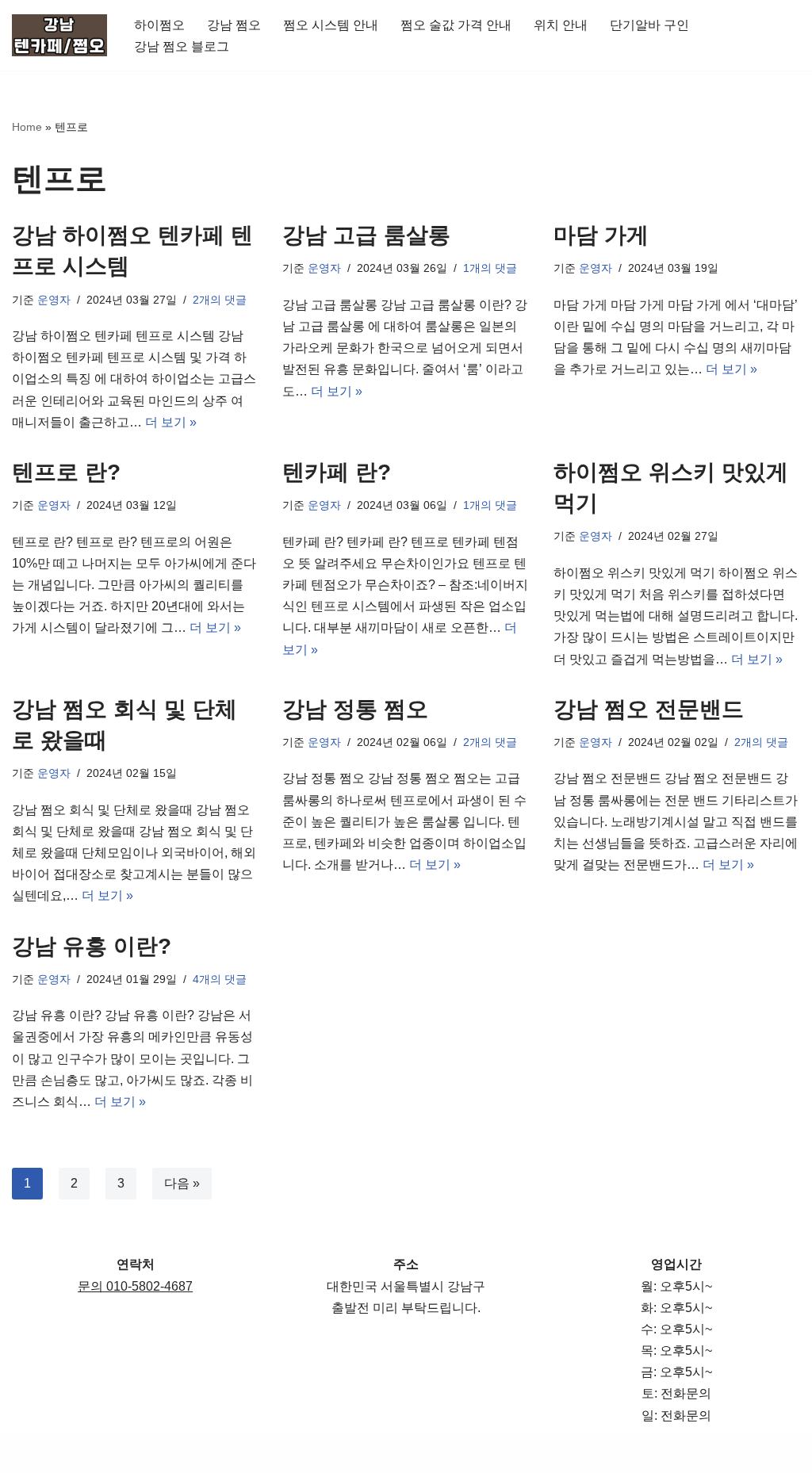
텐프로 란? (66, 472)
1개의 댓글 (490, 268)
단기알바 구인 (649, 25)
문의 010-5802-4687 (135, 1286)
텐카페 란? (336, 472)
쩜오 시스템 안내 (330, 25)
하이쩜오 (159, 25)
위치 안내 (561, 25)
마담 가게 (601, 235)
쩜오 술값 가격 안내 (455, 25)
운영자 (54, 299)
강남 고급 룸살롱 (366, 235)
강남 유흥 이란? (91, 946)
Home (27, 127)
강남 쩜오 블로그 (181, 46)
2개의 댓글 (220, 299)
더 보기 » (171, 422)
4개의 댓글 (220, 979)
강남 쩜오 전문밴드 (648, 709)
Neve (27, 1453)
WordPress (153, 1453)
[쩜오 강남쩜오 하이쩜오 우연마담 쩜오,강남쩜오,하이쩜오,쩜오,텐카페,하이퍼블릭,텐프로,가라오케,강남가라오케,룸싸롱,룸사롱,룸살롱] (59, 35)
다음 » (182, 1183)
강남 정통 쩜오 (355, 709)
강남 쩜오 (234, 25)
